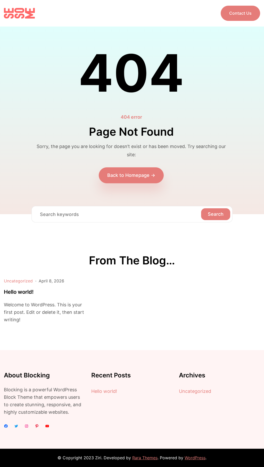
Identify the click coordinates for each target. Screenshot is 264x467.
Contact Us (240, 13)
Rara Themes (145, 457)
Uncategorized (18, 280)
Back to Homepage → (131, 175)
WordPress (195, 457)
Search (216, 214)
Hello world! (19, 292)
